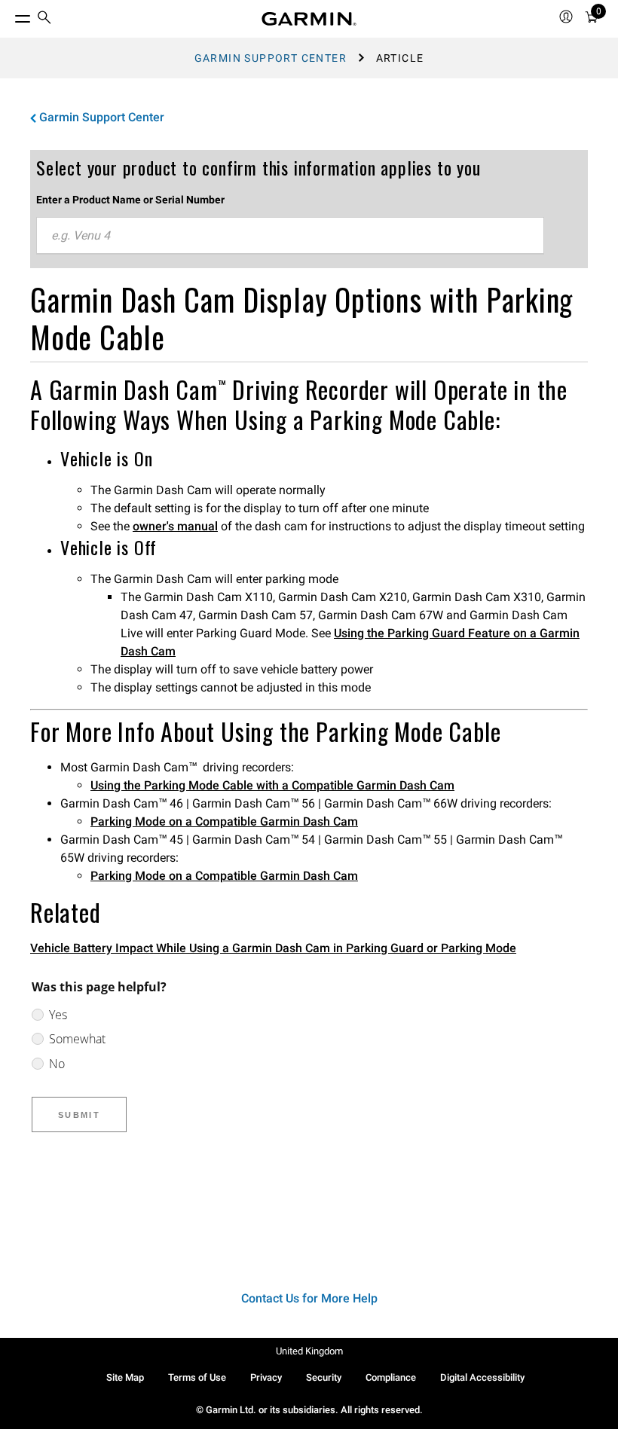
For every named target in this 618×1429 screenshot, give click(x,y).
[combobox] (290, 236)
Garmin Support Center (270, 58)
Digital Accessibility (482, 1377)
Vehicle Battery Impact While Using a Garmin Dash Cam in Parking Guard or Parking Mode (273, 948)
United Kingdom (309, 1351)
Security (323, 1377)
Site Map (125, 1377)
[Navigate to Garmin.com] (309, 19)
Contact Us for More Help (309, 1298)
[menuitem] (44, 19)
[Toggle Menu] (9, 15)
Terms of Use (197, 1377)
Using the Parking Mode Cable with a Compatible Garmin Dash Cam (272, 785)
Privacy (266, 1377)
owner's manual (175, 526)
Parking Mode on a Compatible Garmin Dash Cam (224, 821)
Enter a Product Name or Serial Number (130, 200)
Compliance (391, 1377)
